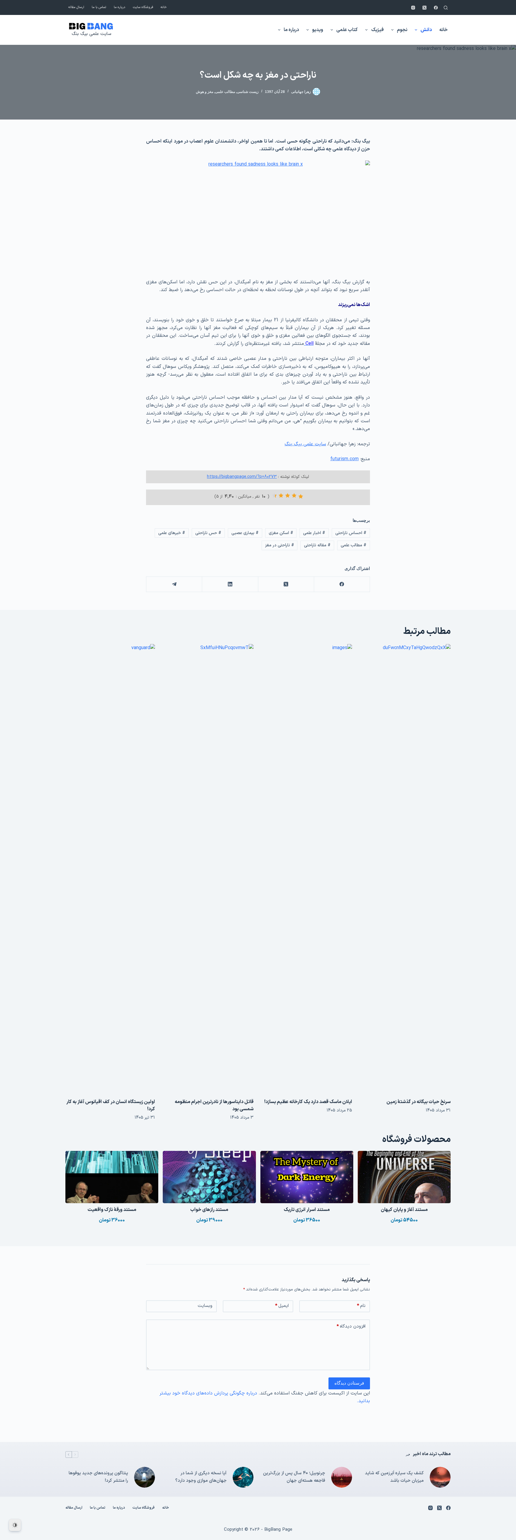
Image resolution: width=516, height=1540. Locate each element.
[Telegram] (174, 584)
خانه (164, 7)
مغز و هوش (204, 92)
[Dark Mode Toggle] (15, 1525)
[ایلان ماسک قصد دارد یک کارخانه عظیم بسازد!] (307, 868)
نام (361, 1305)
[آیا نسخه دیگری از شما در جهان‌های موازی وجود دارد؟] (243, 1477)
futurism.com (344, 459)
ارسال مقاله (76, 7)
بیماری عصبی (245, 533)
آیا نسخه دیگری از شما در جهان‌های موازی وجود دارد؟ (201, 1477)
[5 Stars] (274, 495)
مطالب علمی (225, 92)
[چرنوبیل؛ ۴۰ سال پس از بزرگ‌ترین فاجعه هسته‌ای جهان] (341, 1477)
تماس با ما (99, 7)
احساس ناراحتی (350, 533)
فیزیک (377, 29)
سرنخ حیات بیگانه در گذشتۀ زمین (418, 1101)
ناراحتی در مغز (279, 545)
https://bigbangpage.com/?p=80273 (242, 477)
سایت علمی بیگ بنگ (91, 33)
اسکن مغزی (281, 533)
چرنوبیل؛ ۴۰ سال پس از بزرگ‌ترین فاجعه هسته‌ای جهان (294, 1477)
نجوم (402, 29)
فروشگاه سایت (143, 7)
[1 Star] (301, 496)
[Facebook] (436, 8)
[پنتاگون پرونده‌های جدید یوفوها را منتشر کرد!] (144, 1477)
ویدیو (317, 29)
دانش (426, 29)
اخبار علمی (314, 533)
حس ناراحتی (208, 533)
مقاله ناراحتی (317, 545)
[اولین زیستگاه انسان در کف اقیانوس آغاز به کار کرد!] (110, 868)
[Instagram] (413, 8)
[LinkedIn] (230, 584)
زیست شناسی (248, 92)
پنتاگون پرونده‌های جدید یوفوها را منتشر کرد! (98, 1477)
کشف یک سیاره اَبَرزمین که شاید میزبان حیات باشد (394, 1477)
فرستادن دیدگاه (349, 1383)
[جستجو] (446, 8)
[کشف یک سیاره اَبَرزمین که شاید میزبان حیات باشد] (440, 1477)
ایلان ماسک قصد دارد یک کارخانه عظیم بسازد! (308, 1101)
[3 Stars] (288, 495)
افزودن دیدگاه (351, 1326)
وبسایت (205, 1305)
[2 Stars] (294, 495)
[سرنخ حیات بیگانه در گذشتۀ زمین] (406, 868)
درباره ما (119, 7)
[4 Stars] (281, 495)
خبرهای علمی (171, 533)
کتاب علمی (347, 29)
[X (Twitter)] (424, 8)
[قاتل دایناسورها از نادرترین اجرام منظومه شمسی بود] (209, 868)
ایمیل (282, 1305)
